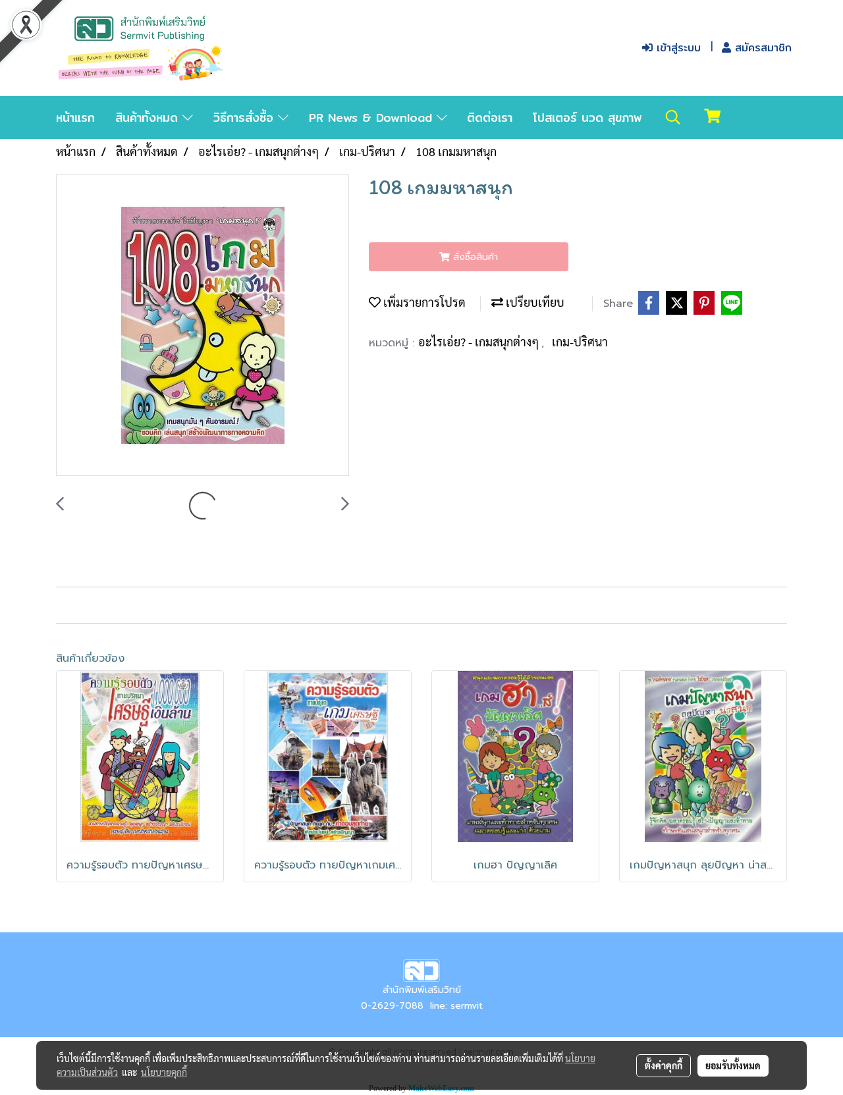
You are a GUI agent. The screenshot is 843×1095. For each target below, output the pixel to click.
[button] (673, 117)
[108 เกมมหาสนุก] (202, 326)
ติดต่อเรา (489, 117)
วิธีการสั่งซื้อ (245, 117)
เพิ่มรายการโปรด (423, 301)
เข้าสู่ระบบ (677, 48)
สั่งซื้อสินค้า (474, 257)
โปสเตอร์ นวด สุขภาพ (587, 117)
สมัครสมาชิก (761, 48)
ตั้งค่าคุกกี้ (663, 1065)
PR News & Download (373, 117)
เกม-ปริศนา (580, 341)
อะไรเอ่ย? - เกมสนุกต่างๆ (479, 341)
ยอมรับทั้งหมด (733, 1065)
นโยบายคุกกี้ (164, 1072)
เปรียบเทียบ (533, 301)
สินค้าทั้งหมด (148, 117)
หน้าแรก (75, 117)
